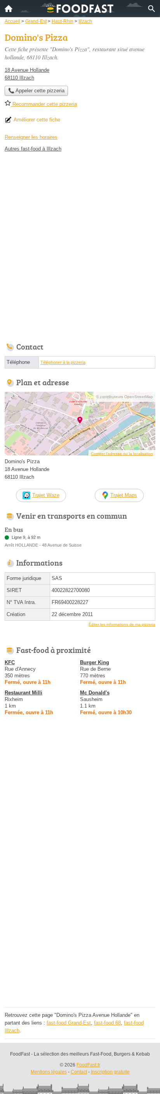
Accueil (8, 8)
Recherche (151, 8)
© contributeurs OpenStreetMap (124, 397)
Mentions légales (49, 1072)
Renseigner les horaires (31, 137)
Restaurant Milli (23, 693)
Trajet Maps (123, 495)
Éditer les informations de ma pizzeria (122, 624)
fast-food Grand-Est (69, 1023)
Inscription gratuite (110, 1072)
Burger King (94, 662)
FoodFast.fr (88, 1065)
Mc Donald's (95, 693)
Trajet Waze (45, 495)
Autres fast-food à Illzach (33, 149)
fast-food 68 (107, 1023)
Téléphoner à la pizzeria (62, 362)
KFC (10, 662)
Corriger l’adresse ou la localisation (122, 454)
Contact (79, 1072)
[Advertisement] (80, 245)
